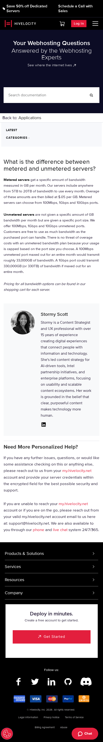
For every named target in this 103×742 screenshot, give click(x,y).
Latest (11, 130)
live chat (60, 529)
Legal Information (28, 717)
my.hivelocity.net (77, 470)
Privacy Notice (51, 717)
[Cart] (62, 24)
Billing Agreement (45, 727)
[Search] (91, 95)
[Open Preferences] (7, 734)
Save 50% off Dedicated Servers (26, 8)
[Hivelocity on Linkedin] (51, 682)
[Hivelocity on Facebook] (18, 682)
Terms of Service (74, 717)
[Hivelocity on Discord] (85, 682)
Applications (29, 117)
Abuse (63, 727)
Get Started (54, 636)
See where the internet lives (50, 65)
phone (38, 529)
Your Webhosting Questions (51, 43)
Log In (79, 23)
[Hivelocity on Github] (68, 682)
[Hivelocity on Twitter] (35, 682)
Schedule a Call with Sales (75, 8)
